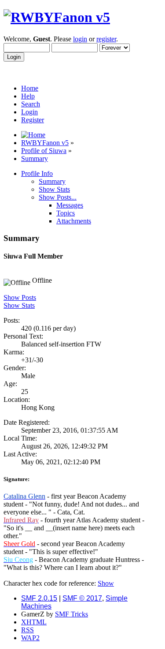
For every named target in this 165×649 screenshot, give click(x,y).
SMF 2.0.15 (39, 598)
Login (29, 112)
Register (32, 120)
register (106, 39)
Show (106, 583)
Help (28, 96)
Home (29, 88)
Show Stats (19, 305)
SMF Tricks (71, 614)
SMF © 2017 (82, 598)
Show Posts (20, 297)
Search (30, 104)
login (80, 39)
